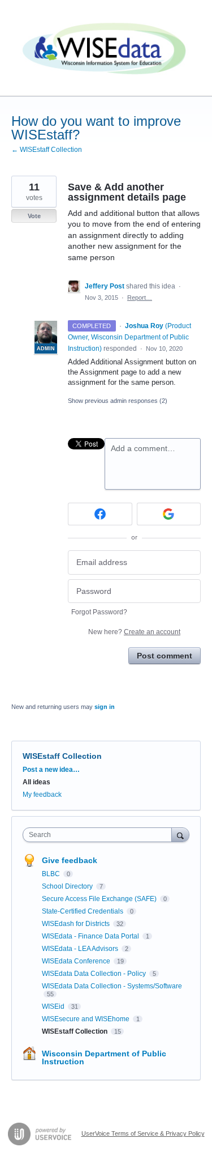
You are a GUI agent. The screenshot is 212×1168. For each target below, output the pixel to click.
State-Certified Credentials (83, 911)
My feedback (42, 795)
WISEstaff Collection (62, 756)
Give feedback (69, 860)
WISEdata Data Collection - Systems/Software (112, 986)
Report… (139, 297)
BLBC (52, 874)
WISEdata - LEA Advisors (81, 949)
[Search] (180, 834)
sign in (104, 706)
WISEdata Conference (77, 961)
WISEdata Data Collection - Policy (95, 974)
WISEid (54, 1006)
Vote (34, 216)
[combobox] (99, 835)
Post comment (164, 655)
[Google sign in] (169, 514)
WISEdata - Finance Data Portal (91, 936)
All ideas (36, 782)
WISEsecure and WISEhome (86, 1019)
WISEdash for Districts (76, 924)
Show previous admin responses (117, 400)
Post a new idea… (51, 770)
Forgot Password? (99, 612)
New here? (134, 632)
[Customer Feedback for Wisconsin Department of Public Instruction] (106, 48)
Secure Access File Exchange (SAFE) (100, 899)
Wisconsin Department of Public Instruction (104, 1057)
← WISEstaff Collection (46, 150)
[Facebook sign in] (100, 514)
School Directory (68, 886)
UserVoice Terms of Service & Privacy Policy (143, 1133)
